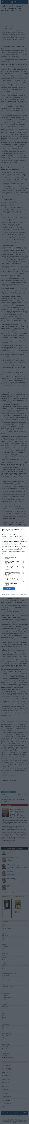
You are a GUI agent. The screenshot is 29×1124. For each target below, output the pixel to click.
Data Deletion (5, 594)
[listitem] (14, 558)
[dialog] (14, 562)
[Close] (26, 529)
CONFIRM (9, 588)
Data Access (14, 594)
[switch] (23, 562)
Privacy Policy (23, 594)
